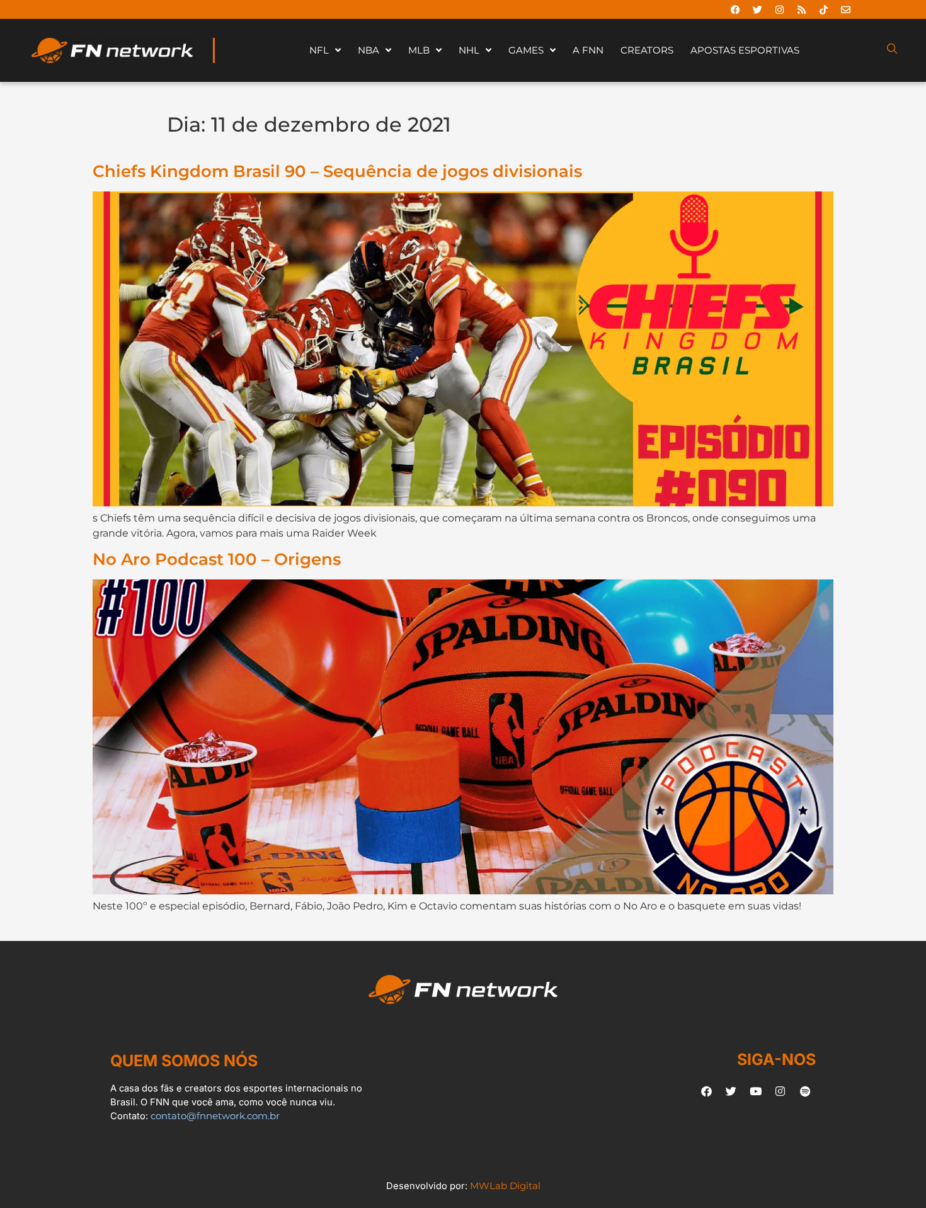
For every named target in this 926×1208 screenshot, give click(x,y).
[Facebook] (735, 9)
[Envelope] (845, 9)
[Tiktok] (823, 9)
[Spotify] (805, 1091)
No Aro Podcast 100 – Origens (217, 559)
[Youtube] (756, 1091)
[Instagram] (779, 9)
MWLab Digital (505, 1186)
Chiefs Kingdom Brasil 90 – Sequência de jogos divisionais (337, 171)
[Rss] (801, 9)
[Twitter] (757, 9)
